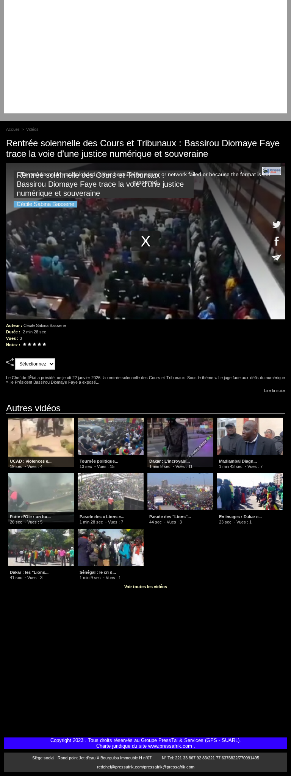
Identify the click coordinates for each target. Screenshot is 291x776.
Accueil (12, 129)
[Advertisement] (145, 60)
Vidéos (32, 129)
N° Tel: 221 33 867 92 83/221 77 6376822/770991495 (210, 758)
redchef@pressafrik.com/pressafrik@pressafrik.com (145, 767)
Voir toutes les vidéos (145, 586)
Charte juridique (113, 746)
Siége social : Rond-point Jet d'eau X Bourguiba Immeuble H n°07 (92, 758)
